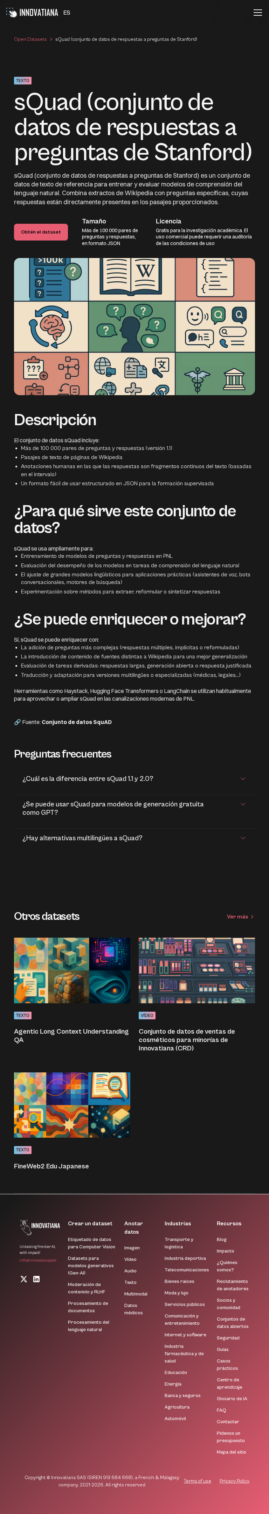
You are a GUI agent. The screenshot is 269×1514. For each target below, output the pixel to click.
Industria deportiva (185, 1258)
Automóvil (175, 1418)
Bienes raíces (179, 1281)
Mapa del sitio (231, 1452)
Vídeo (130, 1259)
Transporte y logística (179, 1243)
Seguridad (228, 1338)
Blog (222, 1239)
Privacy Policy (234, 1481)
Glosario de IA (232, 1399)
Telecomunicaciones (187, 1270)
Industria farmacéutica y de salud (184, 1354)
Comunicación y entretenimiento (182, 1319)
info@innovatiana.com (38, 1260)
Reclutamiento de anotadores (233, 1285)
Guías (223, 1349)
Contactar (228, 1422)
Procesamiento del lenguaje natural (88, 1326)
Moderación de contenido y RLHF (86, 1288)
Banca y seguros (183, 1395)
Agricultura (177, 1407)
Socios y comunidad (228, 1304)
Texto (130, 1282)
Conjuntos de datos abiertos (233, 1322)
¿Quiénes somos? (227, 1266)
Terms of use (197, 1481)
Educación (176, 1372)
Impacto (225, 1251)
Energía (173, 1384)
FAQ (221, 1410)
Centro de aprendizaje (229, 1383)
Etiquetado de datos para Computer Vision (91, 1243)
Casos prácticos (227, 1364)
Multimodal (135, 1294)
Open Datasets (30, 39)
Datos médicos (133, 1309)
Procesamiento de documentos (88, 1307)
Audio (130, 1271)
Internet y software (185, 1335)
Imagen (132, 1248)
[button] (66, 13)
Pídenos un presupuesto (231, 1437)
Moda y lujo (176, 1293)
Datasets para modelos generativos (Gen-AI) (91, 1266)
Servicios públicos (185, 1304)
